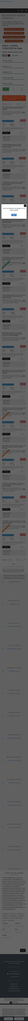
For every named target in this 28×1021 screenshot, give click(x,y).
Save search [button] (6, 89)
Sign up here (19, 99)
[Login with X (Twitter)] (9, 56)
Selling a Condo (14, 986)
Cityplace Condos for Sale (14, 990)
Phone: (16, 929)
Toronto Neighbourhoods (14, 988)
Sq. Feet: (7, 83)
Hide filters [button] (21, 89)
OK (14, 214)
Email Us (20, 1018)
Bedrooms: (7, 66)
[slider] (3, 62)
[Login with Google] (6, 56)
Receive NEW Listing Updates (14, 40)
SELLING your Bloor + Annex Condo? (14, 37)
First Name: (5, 923)
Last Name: (17, 923)
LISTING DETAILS (6, 133)
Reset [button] (13, 89)
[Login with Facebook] (3, 56)
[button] (19, 10)
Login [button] (15, 55)
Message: (4, 935)
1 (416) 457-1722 (6, 139)
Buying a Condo (14, 983)
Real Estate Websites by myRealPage (17, 1000)
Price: (7, 60)
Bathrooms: (7, 72)
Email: (3, 929)
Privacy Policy (6, 1000)
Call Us (9, 1018)
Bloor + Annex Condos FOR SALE (14, 29)
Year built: (8, 77)
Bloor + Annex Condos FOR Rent (14, 33)
